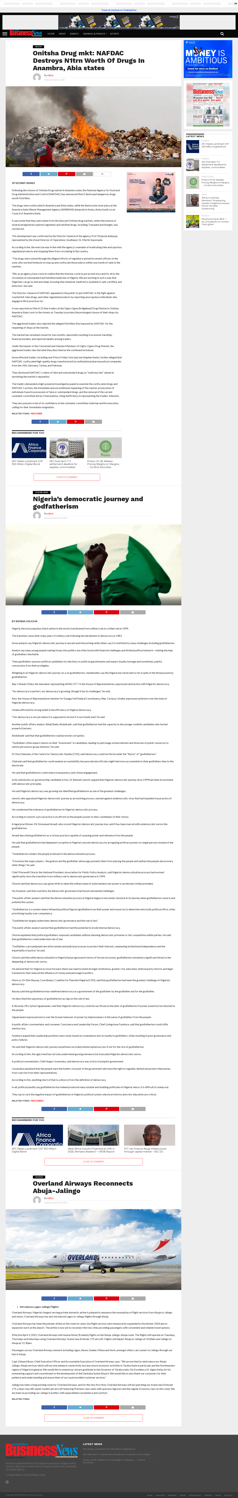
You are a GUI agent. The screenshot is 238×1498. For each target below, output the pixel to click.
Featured (36, 413)
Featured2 (37, 1101)
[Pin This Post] (66, 173)
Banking (172, 1495)
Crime (183, 1495)
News (62, 33)
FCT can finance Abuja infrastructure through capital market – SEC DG (145, 1150)
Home (51, 33)
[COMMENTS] (102, 173)
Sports (114, 33)
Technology (195, 1495)
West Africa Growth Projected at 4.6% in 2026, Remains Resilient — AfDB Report (91, 1150)
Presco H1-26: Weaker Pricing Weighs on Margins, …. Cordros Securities (103, 464)
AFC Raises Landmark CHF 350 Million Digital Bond (27, 463)
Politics (228, 1495)
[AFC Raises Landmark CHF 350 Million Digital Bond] (29, 457)
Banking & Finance (94, 33)
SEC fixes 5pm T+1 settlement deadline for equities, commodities (63, 464)
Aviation (160, 1495)
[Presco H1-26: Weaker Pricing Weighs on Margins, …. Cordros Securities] (104, 457)
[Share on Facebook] (31, 173)
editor (50, 75)
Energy (74, 33)
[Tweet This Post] (48, 173)
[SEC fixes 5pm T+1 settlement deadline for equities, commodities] (67, 457)
